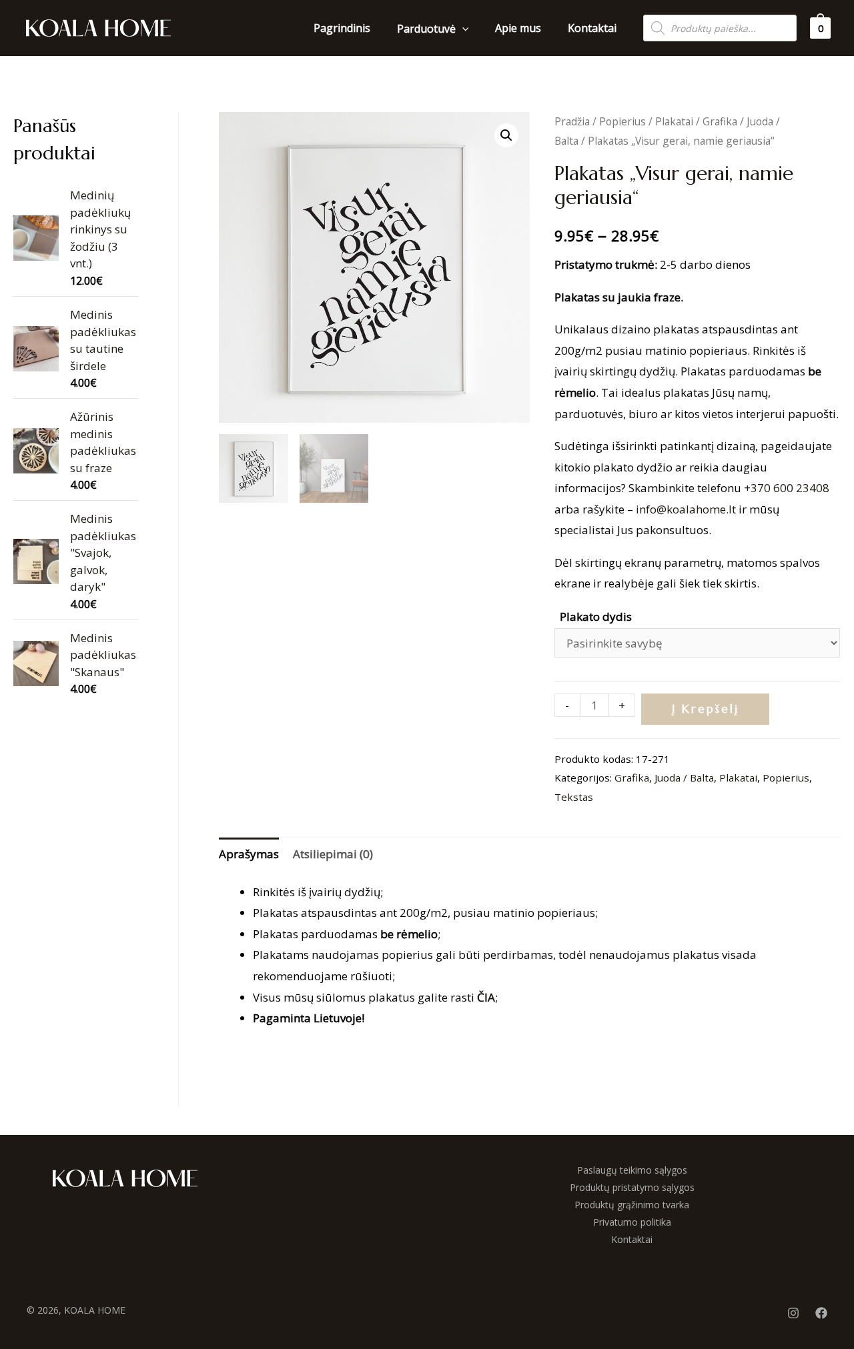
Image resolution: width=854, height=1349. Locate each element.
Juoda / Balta (684, 777)
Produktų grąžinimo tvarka (631, 1204)
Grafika (720, 121)
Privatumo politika (632, 1222)
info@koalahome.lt (686, 509)
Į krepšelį (705, 709)
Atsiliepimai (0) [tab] (333, 854)
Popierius (622, 121)
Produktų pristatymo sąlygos (632, 1187)
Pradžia (572, 121)
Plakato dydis (596, 616)
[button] (506, 135)
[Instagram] (793, 1313)
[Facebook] (821, 1313)
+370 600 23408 (786, 487)
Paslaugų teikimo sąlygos (632, 1170)
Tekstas (573, 797)
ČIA (486, 997)
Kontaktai (632, 1239)
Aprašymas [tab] (249, 854)
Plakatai (674, 121)
